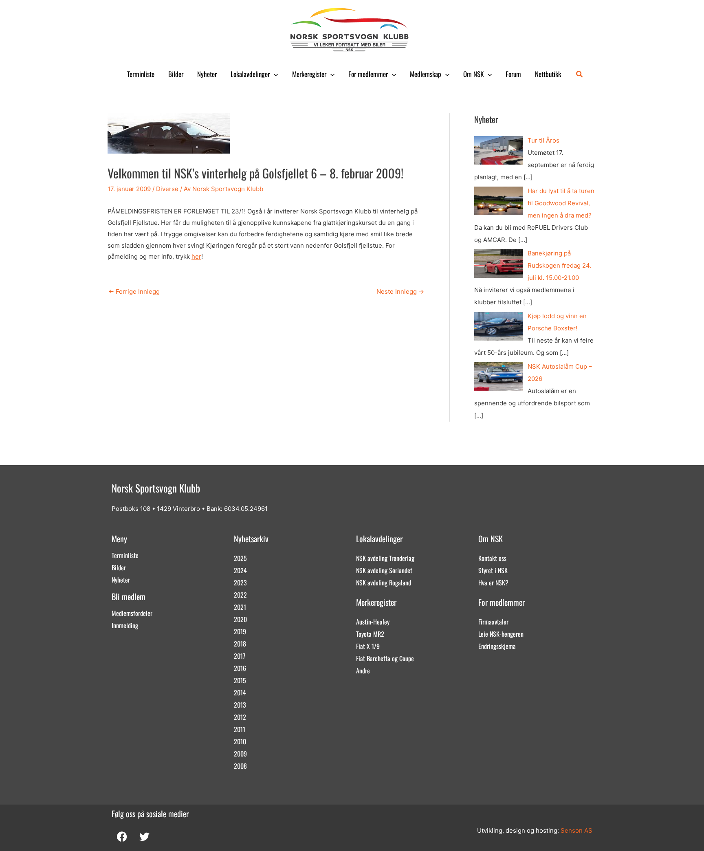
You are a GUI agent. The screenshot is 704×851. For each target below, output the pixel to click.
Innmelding (125, 625)
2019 (240, 631)
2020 (240, 619)
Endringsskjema (497, 646)
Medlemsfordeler (132, 613)
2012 (240, 717)
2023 (240, 582)
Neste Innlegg (400, 291)
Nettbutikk (548, 74)
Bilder (175, 74)
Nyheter (207, 74)
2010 (240, 741)
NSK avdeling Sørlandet (384, 570)
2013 (240, 705)
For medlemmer (368, 74)
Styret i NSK (493, 570)
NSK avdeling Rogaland (383, 582)
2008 (240, 766)
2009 (240, 754)
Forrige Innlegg (134, 291)
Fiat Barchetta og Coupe (385, 658)
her (196, 256)
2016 (240, 668)
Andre (363, 670)
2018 (240, 644)
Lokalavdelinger (250, 74)
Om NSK (473, 74)
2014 (240, 692)
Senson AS (576, 830)
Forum (513, 74)
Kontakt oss (492, 558)
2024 (240, 570)
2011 (239, 729)
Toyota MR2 (370, 634)
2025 (240, 558)
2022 (240, 595)
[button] (274, 74)
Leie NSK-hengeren (501, 634)
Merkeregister (309, 74)
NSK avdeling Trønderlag (385, 558)
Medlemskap (425, 74)
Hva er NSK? (493, 582)
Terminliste (140, 74)
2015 (240, 680)
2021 (240, 607)
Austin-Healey (372, 622)
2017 (239, 656)
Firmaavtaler (493, 622)
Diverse (167, 189)
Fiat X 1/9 (368, 646)
